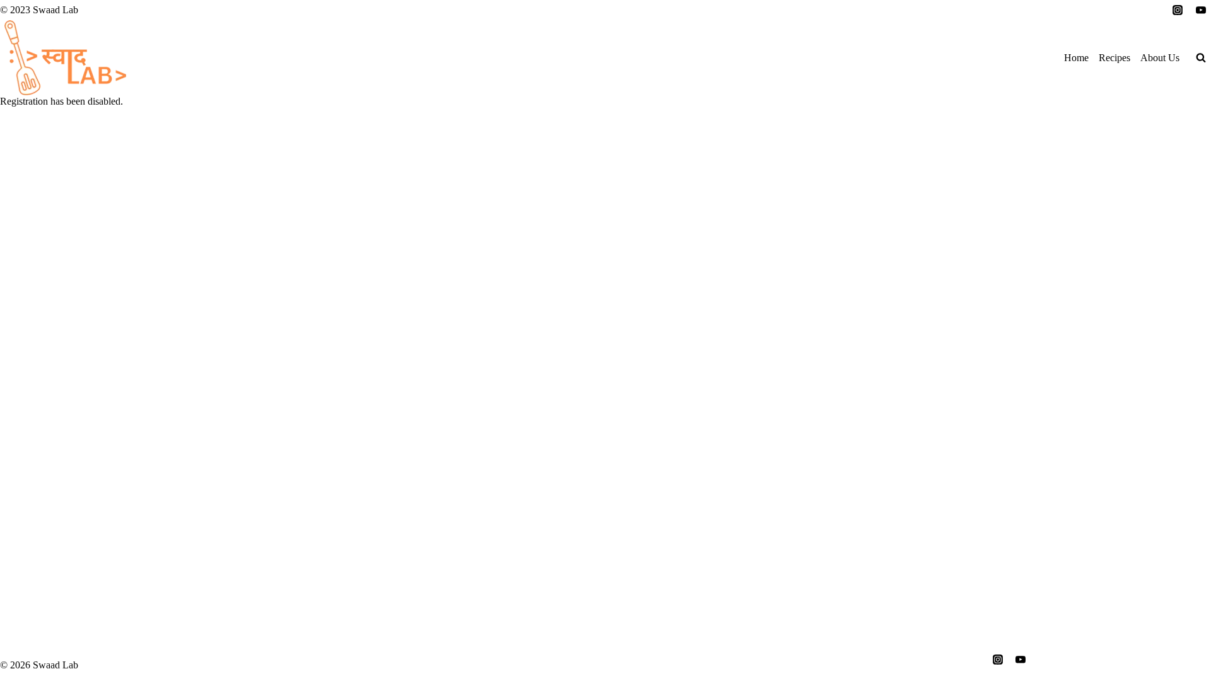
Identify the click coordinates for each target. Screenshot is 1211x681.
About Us (1159, 57)
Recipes (1114, 57)
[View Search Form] (1201, 58)
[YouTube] (1201, 10)
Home (1076, 57)
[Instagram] (1177, 10)
